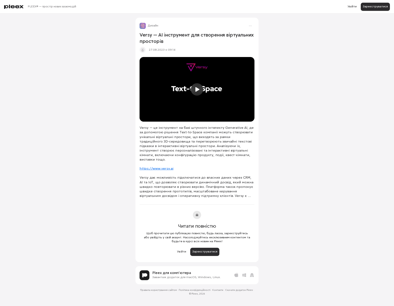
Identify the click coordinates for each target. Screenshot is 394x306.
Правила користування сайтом (158, 290)
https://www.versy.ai (156, 168)
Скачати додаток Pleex (239, 290)
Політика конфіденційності (195, 290)
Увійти (352, 6)
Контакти (217, 290)
